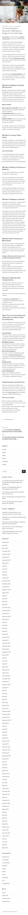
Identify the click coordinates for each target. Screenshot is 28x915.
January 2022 (5, 673)
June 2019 (4, 764)
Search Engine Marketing (8, 531)
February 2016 (5, 794)
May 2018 (4, 785)
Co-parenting (5, 37)
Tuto (3, 880)
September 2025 (6, 560)
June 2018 (4, 782)
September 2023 (6, 616)
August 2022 (5, 655)
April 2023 (4, 631)
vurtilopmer (5, 512)
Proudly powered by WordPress (9, 911)
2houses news (5, 856)
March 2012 (5, 847)
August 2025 (5, 563)
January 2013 (5, 830)
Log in (3, 892)
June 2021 (4, 693)
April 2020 (4, 735)
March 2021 (5, 702)
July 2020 (4, 726)
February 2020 (5, 741)
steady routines (12, 392)
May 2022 (4, 664)
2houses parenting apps (16, 354)
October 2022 (5, 649)
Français (4, 449)
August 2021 (5, 687)
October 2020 (5, 717)
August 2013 (5, 809)
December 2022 (6, 643)
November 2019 (6, 750)
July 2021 (4, 690)
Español (4, 464)
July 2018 (4, 779)
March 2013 (5, 824)
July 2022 (4, 658)
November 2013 (6, 803)
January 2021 (5, 708)
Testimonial (5, 877)
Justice (4, 874)
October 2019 (5, 753)
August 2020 (5, 723)
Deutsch (4, 458)
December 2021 (6, 675)
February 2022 (5, 670)
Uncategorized (5, 883)
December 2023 (6, 607)
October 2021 (5, 681)
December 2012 (6, 833)
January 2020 (5, 744)
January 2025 (5, 578)
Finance (4, 868)
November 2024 (6, 584)
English (4, 452)
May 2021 (4, 696)
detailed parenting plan (19, 58)
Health (3, 871)
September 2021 (6, 684)
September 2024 (6, 589)
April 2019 (4, 767)
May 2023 (4, 628)
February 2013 (5, 827)
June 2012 (4, 842)
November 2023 (6, 610)
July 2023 (4, 622)
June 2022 (4, 661)
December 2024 (6, 581)
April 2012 (4, 844)
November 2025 (6, 554)
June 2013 (4, 815)
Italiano (4, 455)
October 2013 (5, 806)
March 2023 (5, 634)
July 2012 (4, 839)
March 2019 (5, 770)
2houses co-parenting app (10, 299)
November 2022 (6, 646)
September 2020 (6, 720)
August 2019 (5, 759)
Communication (6, 862)
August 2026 (5, 542)
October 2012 (5, 836)
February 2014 (5, 800)
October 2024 (5, 586)
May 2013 (4, 818)
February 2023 (5, 637)
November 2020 (6, 714)
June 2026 (4, 545)
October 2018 (5, 776)
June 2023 (4, 625)
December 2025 (6, 551)
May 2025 (4, 572)
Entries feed (5, 895)
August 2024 (5, 592)
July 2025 (4, 566)
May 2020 (4, 732)
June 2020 (4, 729)
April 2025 (4, 575)
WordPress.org (6, 901)
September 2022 (6, 652)
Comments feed (6, 898)
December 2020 (6, 711)
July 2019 (4, 761)
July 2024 (4, 595)
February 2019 (5, 773)
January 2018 (5, 788)
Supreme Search (6, 526)
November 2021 (6, 678)
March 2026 (5, 548)
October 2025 (5, 557)
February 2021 (5, 705)
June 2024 (4, 598)
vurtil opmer (5, 522)
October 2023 (5, 613)
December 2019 (6, 747)
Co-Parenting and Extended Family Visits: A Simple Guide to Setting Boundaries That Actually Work (12, 482)
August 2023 (5, 619)
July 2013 (4, 812)
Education (4, 865)
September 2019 (6, 756)
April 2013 (4, 821)
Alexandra (17, 26)
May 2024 (4, 601)
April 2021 (4, 699)
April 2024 (4, 604)
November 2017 (6, 791)
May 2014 (4, 797)
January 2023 (5, 640)
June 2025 (4, 569)
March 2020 (5, 738)
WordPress (8, 2)
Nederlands (5, 461)
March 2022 (5, 667)
